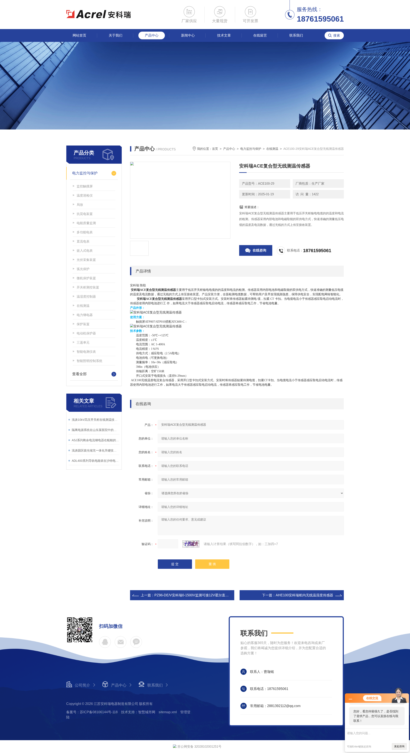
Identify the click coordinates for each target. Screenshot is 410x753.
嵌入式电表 (85, 250)
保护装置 (83, 324)
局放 (80, 204)
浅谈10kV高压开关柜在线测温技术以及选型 (95, 419)
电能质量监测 (86, 223)
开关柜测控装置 (88, 287)
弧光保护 (83, 269)
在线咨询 (259, 250)
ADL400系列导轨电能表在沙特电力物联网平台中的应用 (95, 460)
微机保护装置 (86, 278)
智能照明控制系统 (89, 361)
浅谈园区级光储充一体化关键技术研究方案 (95, 450)
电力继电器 (85, 315)
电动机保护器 (86, 333)
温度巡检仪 (85, 195)
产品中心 (151, 35)
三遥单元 (83, 342)
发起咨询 (399, 746)
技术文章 (224, 35)
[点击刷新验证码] (190, 544)
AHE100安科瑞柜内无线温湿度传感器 (304, 595)
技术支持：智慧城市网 (138, 712)
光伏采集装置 (86, 260)
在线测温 (83, 305)
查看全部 (79, 374)
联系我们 (296, 35)
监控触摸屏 (85, 186)
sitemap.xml (168, 712)
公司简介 (82, 685)
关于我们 (115, 35)
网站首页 (79, 35)
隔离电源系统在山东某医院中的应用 (95, 430)
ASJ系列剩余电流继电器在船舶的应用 (95, 440)
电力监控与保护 (85, 173)
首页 (215, 148)
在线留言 (260, 35)
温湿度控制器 (86, 296)
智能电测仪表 (86, 351)
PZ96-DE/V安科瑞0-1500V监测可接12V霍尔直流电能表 (196, 595)
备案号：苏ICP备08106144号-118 (92, 712)
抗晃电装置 (85, 214)
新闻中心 (188, 35)
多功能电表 (85, 232)
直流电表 (83, 241)
